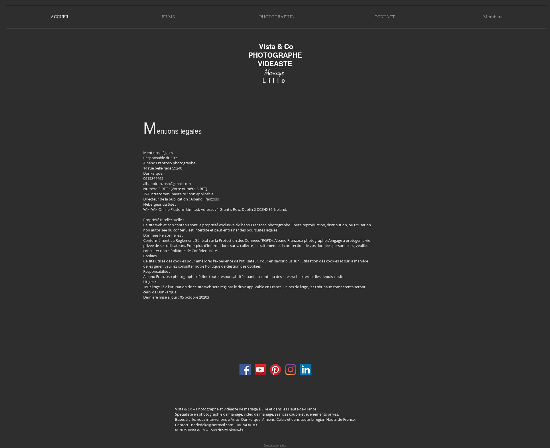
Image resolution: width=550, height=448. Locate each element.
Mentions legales (275, 445)
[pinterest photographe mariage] (275, 369)
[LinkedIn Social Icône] (305, 369)
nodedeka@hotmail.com (212, 424)
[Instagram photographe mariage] (290, 369)
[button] (168, 17)
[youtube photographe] (260, 369)
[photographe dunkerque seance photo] (245, 369)
